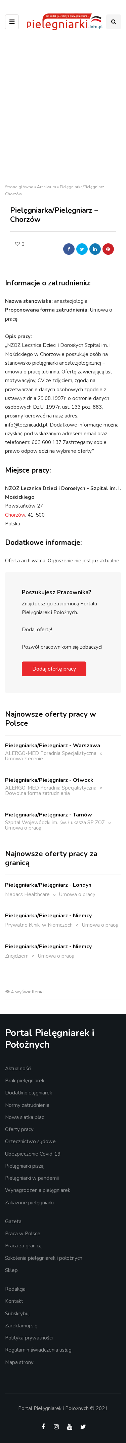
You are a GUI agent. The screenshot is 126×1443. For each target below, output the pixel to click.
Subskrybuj (17, 1313)
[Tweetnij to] (82, 249)
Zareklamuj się (21, 1325)
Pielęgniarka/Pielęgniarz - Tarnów (48, 814)
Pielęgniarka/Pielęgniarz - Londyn (48, 885)
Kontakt (14, 1301)
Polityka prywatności (29, 1337)
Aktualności (18, 1068)
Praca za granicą (23, 1245)
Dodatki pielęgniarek (28, 1092)
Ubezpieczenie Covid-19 (32, 1154)
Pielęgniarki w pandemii (32, 1178)
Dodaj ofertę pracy (54, 669)
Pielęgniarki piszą (24, 1166)
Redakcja (15, 1289)
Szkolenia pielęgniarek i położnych (43, 1258)
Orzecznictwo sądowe (30, 1141)
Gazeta (13, 1221)
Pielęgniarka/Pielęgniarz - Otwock (49, 780)
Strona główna (19, 187)
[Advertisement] (63, 109)
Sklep (11, 1270)
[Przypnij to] (108, 249)
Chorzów (15, 515)
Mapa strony (19, 1362)
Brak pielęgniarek (24, 1080)
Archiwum (46, 187)
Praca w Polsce (22, 1233)
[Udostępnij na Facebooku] (69, 249)
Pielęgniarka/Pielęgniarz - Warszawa (52, 745)
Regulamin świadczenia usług (38, 1350)
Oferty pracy (19, 1129)
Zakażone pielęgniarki (29, 1202)
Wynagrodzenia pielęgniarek (37, 1190)
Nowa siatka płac (24, 1117)
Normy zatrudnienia (27, 1105)
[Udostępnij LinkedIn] (95, 249)
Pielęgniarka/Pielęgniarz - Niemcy (48, 915)
